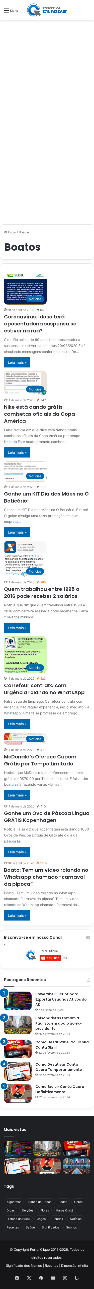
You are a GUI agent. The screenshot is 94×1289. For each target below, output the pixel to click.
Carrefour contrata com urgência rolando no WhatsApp (44, 689)
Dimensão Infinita (74, 1265)
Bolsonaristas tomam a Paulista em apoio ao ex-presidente (58, 1023)
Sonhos (71, 1227)
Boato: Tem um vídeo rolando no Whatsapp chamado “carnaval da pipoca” (46, 877)
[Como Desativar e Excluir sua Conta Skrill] (18, 1049)
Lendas (58, 1219)
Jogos (41, 1219)
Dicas (11, 1210)
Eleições (27, 1210)
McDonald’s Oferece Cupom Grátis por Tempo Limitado (40, 760)
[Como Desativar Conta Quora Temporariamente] (18, 1071)
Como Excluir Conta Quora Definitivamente (59, 1089)
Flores (44, 1210)
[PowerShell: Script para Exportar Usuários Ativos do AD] (18, 1001)
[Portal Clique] (47, 10)
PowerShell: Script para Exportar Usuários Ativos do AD (61, 999)
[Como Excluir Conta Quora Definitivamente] (18, 1093)
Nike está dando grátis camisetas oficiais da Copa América (39, 413)
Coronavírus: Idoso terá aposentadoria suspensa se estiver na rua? (40, 323)
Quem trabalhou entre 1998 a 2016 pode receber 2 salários (41, 593)
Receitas (13, 1227)
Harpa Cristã (64, 1210)
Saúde (30, 1227)
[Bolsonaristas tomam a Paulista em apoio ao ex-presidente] (18, 1025)
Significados (50, 1227)
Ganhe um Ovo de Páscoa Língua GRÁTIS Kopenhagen (46, 817)
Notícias (75, 1219)
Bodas (62, 1202)
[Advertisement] (47, 72)
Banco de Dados (39, 1202)
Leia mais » (17, 362)
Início (11, 232)
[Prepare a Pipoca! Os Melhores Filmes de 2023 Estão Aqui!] (76, 1166)
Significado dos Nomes (24, 1265)
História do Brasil (18, 1219)
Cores (78, 1202)
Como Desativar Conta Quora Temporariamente (58, 1067)
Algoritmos (14, 1202)
